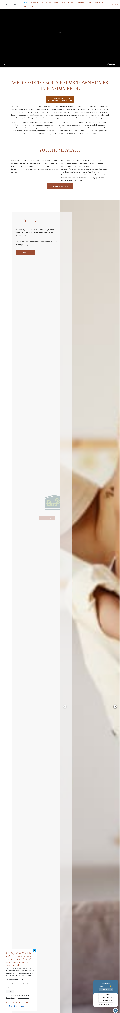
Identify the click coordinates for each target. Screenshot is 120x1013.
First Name (10, 983)
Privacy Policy (10, 998)
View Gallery (25, 252)
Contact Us (99, 2)
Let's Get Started (85, 2)
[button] (115, 5)
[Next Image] (115, 707)
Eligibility (72, 2)
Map (63, 2)
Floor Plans (46, 2)
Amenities (35, 2)
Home (26, 2)
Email (9, 987)
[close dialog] (34, 951)
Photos (56, 2)
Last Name (25, 983)
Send (10, 991)
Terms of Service (23, 998)
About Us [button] (28, 6)
